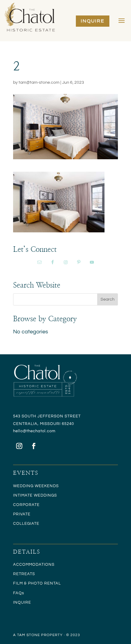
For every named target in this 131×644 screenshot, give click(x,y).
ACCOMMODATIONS (34, 564)
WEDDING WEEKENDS (36, 486)
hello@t (20, 431)
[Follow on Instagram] (19, 446)
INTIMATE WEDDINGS (35, 495)
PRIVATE (21, 514)
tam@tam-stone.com (39, 82)
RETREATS (24, 574)
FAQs (18, 593)
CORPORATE (26, 505)
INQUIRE (92, 21)
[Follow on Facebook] (34, 446)
